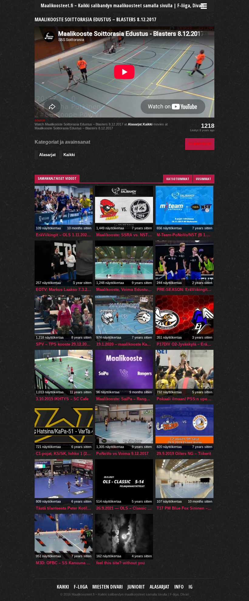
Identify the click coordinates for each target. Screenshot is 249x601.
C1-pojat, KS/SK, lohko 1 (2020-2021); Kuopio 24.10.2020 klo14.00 (64, 453)
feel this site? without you (120, 563)
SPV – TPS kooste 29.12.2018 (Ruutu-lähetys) (64, 344)
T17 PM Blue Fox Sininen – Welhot (185, 508)
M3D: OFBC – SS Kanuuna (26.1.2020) (64, 563)
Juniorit (136, 587)
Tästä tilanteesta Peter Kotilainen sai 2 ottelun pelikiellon (64, 508)
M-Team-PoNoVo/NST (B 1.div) (185, 235)
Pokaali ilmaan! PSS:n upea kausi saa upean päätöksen (185, 399)
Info (179, 587)
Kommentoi (200, 144)
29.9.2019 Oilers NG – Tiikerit (184, 453)
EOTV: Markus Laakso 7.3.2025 (64, 289)
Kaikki (147, 124)
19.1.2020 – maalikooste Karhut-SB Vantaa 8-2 (124, 344)
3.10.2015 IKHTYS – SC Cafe (62, 399)
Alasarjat (135, 124)
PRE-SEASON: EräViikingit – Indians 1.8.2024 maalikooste (185, 289)
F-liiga (80, 587)
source (40, 120)
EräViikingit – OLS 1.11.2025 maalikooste (64, 235)
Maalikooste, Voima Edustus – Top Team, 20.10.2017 (124, 289)
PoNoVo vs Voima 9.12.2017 (122, 453)
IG (191, 587)
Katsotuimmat (177, 178)
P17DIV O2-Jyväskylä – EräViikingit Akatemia (185, 344)
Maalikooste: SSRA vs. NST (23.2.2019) (124, 235)
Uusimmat (203, 178)
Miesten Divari (107, 587)
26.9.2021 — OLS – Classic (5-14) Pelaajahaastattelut (124, 508)
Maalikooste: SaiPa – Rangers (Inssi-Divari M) (124, 399)
